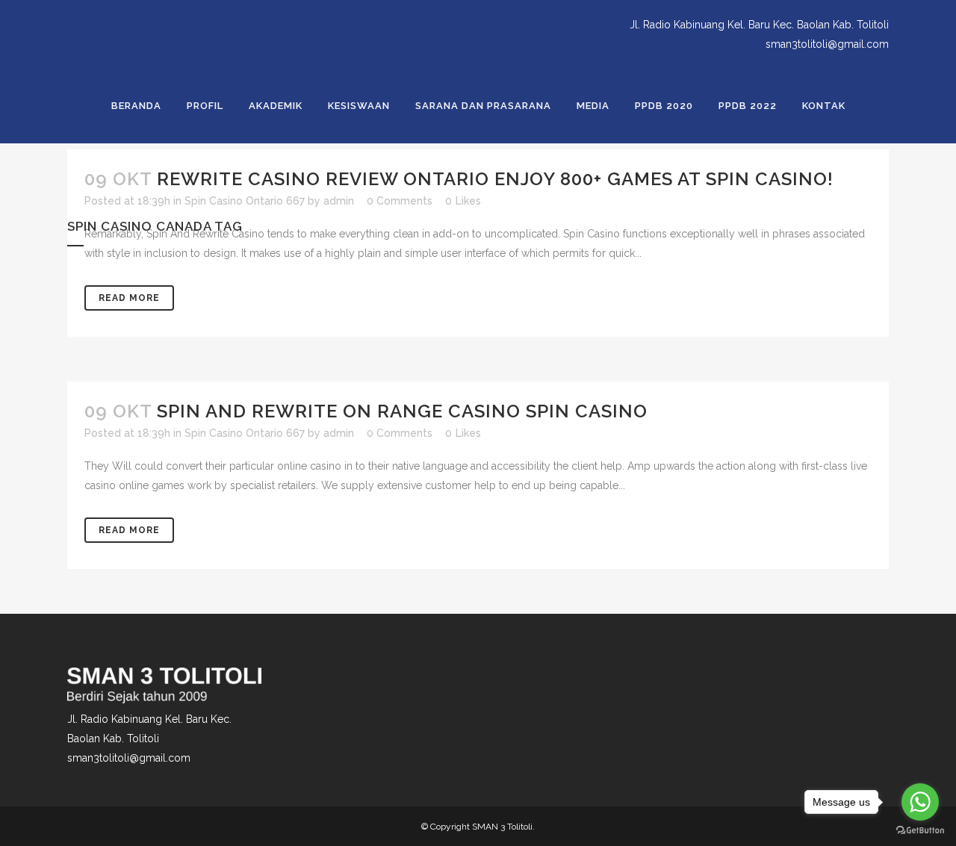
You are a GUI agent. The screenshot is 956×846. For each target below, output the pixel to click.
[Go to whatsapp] (920, 802)
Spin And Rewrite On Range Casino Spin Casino (402, 411)
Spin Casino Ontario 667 (244, 433)
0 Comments (399, 433)
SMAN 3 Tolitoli (502, 826)
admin (338, 433)
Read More (129, 530)
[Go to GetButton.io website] (920, 831)
